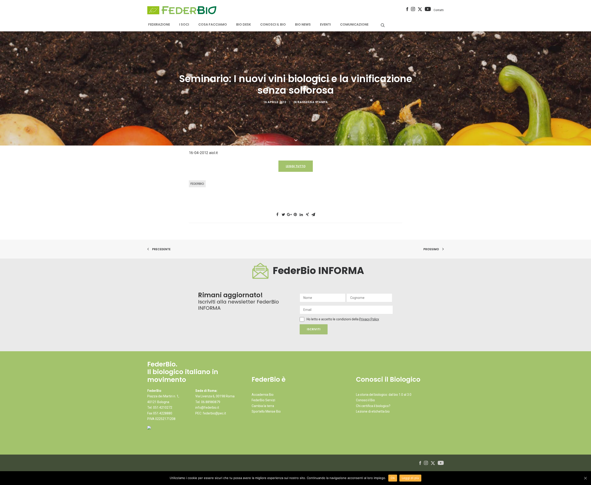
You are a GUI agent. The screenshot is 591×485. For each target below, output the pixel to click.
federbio (197, 184)
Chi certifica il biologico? (373, 406)
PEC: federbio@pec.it (210, 413)
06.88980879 (210, 402)
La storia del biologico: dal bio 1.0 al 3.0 (383, 394)
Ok (393, 478)
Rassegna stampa (313, 102)
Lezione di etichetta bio (373, 411)
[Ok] (585, 478)
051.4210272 (162, 407)
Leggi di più (410, 478)
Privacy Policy (369, 319)
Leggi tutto (295, 166)
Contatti (439, 10)
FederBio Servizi (263, 400)
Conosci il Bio (365, 400)
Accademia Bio (263, 394)
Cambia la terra (263, 406)
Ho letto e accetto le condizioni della (333, 319)
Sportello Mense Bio (266, 411)
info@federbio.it (207, 407)
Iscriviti (313, 329)
